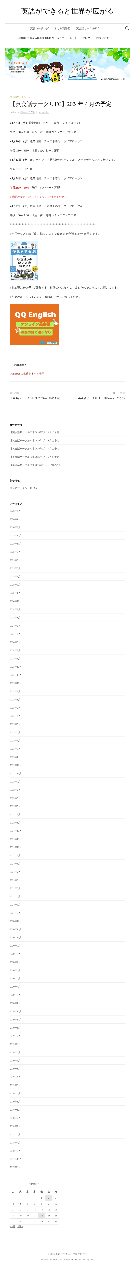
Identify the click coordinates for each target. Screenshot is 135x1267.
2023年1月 (15, 757)
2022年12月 (16, 765)
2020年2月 (15, 994)
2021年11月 (16, 839)
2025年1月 (15, 592)
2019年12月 (16, 1011)
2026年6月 (15, 510)
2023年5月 (15, 724)
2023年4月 (15, 732)
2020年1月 (15, 1003)
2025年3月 (15, 576)
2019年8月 (15, 1044)
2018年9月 (15, 1117)
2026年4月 (15, 519)
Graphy (74, 1259)
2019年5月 (15, 1068)
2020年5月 (15, 978)
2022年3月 (15, 814)
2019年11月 (16, 1019)
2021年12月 (16, 830)
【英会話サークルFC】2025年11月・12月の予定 (36, 465)
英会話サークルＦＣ (88, 28)
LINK (73, 38)
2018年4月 (15, 1142)
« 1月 (12, 1226)
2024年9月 (15, 609)
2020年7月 (15, 962)
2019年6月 (15, 1060)
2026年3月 (15, 527)
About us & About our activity (41, 38)
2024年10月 (16, 601)
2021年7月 (15, 871)
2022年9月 (15, 781)
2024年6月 (15, 633)
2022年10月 (16, 773)
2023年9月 (15, 691)
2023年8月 (15, 699)
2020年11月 (16, 929)
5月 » (20, 1226)
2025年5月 (15, 568)
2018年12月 (16, 1109)
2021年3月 (15, 904)
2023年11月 (16, 674)
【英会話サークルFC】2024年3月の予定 (35, 398)
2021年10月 (16, 847)
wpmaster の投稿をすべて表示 (27, 373)
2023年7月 (15, 707)
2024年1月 (15, 658)
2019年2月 (15, 1093)
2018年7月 (15, 1126)
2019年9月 (15, 1035)
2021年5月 (15, 888)
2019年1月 (15, 1101)
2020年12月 (16, 921)
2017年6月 (15, 1167)
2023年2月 (15, 748)
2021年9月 (15, 855)
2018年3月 (15, 1150)
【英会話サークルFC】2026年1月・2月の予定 (34, 456)
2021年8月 (15, 863)
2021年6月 (15, 880)
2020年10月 (16, 937)
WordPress (57, 1259)
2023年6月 (15, 715)
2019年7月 (15, 1052)
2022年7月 (15, 789)
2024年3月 (15, 650)
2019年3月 (15, 1085)
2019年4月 (15, 1076)
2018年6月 (15, 1134)
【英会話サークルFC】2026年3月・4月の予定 (34, 448)
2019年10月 (16, 1027)
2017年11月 (16, 1158)
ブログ (86, 38)
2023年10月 (16, 683)
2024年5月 (15, 642)
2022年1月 (15, 822)
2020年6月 (15, 970)
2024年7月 (15, 625)
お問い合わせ (104, 38)
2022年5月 (15, 806)
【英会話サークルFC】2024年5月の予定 (100, 398)
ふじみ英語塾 (62, 28)
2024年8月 (15, 617)
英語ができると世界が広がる (67, 10)
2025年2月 (15, 584)
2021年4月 (15, 896)
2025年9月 (15, 551)
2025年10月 (16, 543)
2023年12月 (16, 666)
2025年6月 (15, 560)
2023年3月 (15, 740)
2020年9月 (15, 945)
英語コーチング (39, 28)
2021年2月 (15, 912)
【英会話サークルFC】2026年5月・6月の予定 (34, 440)
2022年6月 (15, 798)
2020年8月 (15, 953)
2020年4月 (15, 986)
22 (41, 1215)
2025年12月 (16, 535)
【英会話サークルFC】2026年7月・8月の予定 (34, 432)
